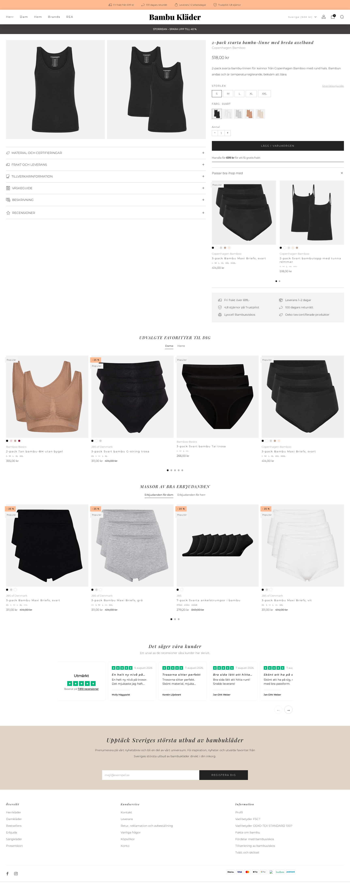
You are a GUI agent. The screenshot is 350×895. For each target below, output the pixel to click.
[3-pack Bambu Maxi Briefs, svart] (244, 212)
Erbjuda (11, 832)
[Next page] (344, 213)
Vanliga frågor (131, 832)
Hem (38, 17)
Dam (24, 17)
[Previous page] (212, 213)
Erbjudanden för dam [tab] (159, 494)
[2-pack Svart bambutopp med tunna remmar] (312, 212)
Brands (54, 17)
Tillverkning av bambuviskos (255, 846)
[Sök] (342, 17)
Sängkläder (14, 839)
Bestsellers (13, 826)
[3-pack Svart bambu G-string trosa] (132, 397)
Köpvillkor (128, 839)
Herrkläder (13, 812)
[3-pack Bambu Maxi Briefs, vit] (303, 545)
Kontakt (126, 812)
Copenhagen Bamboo (228, 48)
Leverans (127, 819)
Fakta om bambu (247, 832)
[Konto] (324, 17)
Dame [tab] (169, 345)
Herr (10, 17)
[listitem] (121, 5)
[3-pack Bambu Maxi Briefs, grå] (132, 545)
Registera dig (223, 774)
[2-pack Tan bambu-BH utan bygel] (47, 397)
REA (69, 17)
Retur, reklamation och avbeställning (147, 826)
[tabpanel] (175, 413)
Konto (125, 846)
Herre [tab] (181, 345)
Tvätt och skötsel (247, 852)
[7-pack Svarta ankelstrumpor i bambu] (218, 545)
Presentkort (14, 846)
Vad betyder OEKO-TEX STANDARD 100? (263, 826)
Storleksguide (333, 85)
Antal (216, 126)
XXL (264, 93)
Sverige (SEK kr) (300, 17)
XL (251, 93)
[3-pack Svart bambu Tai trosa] (218, 397)
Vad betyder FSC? (247, 819)
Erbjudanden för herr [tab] (191, 494)
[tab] (276, 281)
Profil (239, 812)
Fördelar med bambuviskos (254, 839)
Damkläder (14, 819)
